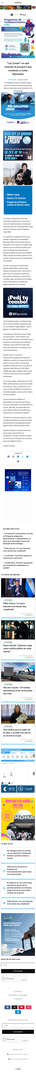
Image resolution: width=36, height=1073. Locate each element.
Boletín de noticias (10, 959)
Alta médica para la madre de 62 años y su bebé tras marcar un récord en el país (17, 732)
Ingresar (19, 999)
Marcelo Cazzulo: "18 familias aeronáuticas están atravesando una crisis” (17, 690)
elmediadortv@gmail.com (19, 1059)
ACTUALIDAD (12, 80)
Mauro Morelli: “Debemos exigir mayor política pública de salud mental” (17, 648)
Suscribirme (18, 971)
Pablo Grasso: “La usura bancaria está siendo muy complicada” (14, 606)
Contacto (18, 991)
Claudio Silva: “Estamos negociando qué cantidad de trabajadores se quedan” (18, 565)
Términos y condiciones (19, 995)
